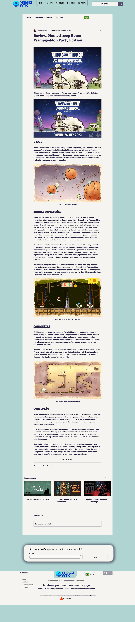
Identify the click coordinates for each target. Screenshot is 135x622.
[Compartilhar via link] (48, 465)
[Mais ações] (100, 30)
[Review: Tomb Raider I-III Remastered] (67, 488)
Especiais (59, 18)
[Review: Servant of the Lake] (37, 488)
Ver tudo (108, 478)
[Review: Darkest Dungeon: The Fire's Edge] (97, 488)
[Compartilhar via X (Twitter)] (39, 465)
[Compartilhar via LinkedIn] (43, 465)
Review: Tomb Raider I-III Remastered (66, 500)
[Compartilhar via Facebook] (34, 465)
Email (32, 553)
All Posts (27, 18)
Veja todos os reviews (43, 18)
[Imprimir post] (52, 465)
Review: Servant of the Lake (38, 499)
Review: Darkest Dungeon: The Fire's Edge (96, 500)
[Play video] (67, 118)
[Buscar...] (120, 4)
